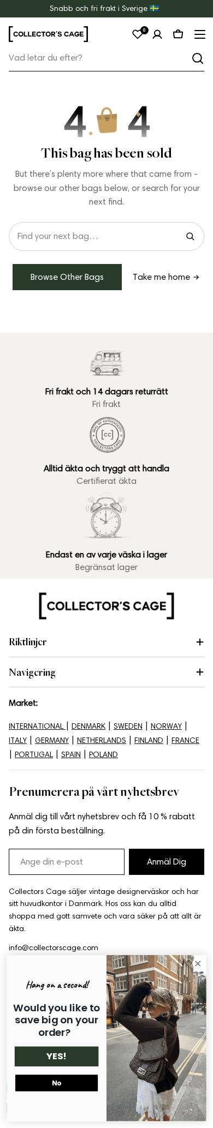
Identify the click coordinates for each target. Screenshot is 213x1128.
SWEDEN (128, 726)
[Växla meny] (198, 34)
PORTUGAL (34, 754)
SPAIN (71, 754)
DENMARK (88, 726)
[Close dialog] (198, 963)
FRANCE (185, 740)
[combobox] (106, 58)
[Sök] (197, 58)
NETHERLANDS (101, 740)
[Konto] (157, 34)
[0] (137, 34)
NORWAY (166, 726)
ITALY (18, 740)
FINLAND (148, 740)
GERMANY (52, 740)
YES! (56, 1057)
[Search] (190, 236)
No (56, 1083)
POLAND (103, 754)
